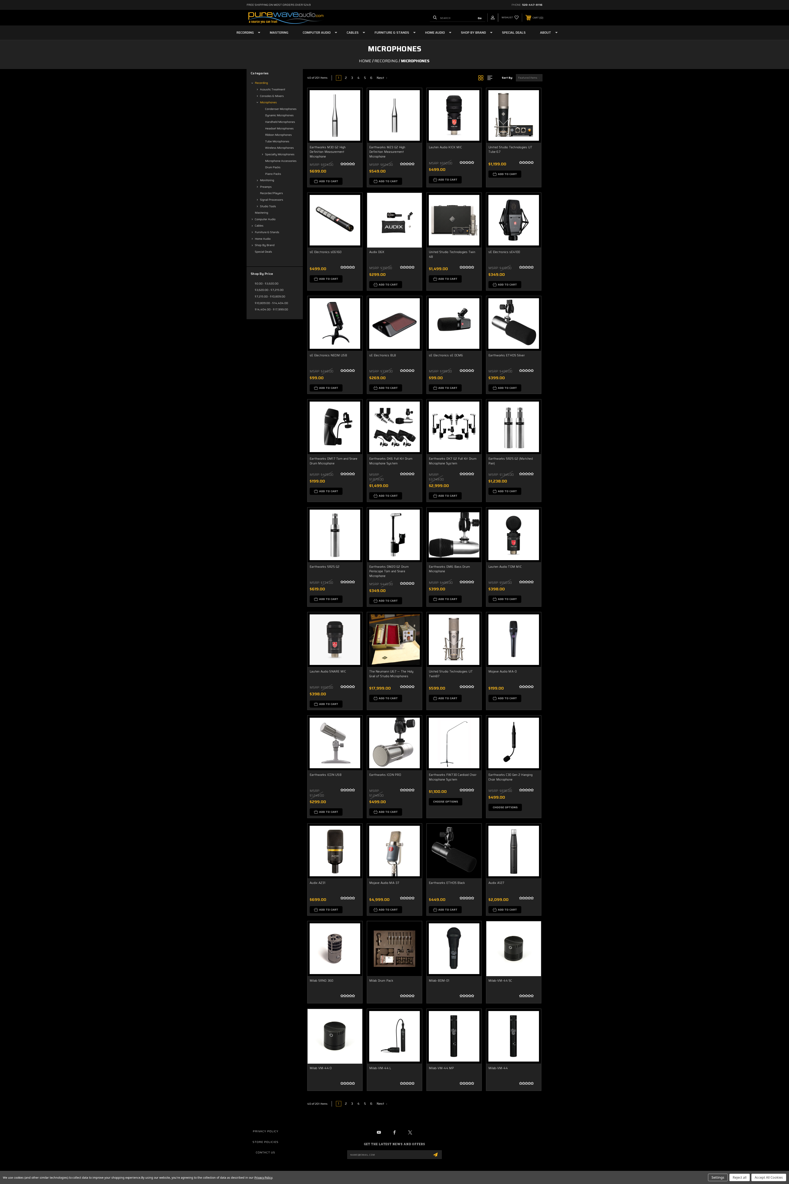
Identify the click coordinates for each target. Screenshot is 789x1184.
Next (381, 77)
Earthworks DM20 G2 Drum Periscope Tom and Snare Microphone (389, 571)
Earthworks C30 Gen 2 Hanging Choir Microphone (510, 777)
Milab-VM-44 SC (500, 980)
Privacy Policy (265, 1131)
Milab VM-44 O (321, 1068)
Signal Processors (271, 199)
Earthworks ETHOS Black (447, 883)
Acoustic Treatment (272, 89)
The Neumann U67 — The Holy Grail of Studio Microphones (391, 673)
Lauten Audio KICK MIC (445, 147)
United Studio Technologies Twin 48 (452, 254)
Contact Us (265, 1152)
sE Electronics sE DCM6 (446, 355)
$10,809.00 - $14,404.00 (271, 303)
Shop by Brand (473, 32)
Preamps (266, 186)
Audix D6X (376, 252)
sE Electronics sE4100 (504, 252)
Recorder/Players (271, 193)
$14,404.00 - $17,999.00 (271, 309)
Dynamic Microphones (279, 115)
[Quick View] (354, 96)
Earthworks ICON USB (325, 775)
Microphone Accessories (280, 161)
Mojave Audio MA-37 (384, 883)
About (545, 32)
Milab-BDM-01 (439, 980)
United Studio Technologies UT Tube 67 (510, 149)
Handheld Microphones (280, 122)
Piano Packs (273, 174)
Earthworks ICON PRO (385, 775)
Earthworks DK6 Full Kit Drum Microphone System (390, 461)
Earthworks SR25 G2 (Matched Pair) (510, 461)
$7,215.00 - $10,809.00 (270, 296)
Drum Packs (272, 167)
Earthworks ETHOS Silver (506, 355)
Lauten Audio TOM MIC (505, 566)
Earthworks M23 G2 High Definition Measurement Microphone (387, 152)
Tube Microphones (277, 141)
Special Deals (514, 32)
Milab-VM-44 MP (441, 1068)
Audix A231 (318, 883)
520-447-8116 (532, 4)
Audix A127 (496, 883)
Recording (245, 32)
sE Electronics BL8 (382, 355)
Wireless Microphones (279, 147)
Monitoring (267, 180)
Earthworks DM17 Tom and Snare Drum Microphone (333, 461)
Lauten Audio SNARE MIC (328, 671)
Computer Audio (317, 32)
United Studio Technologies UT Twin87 (451, 673)
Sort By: (507, 78)
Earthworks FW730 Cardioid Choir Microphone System (452, 777)
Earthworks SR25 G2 (325, 566)
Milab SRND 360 (321, 980)
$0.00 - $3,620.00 (266, 283)
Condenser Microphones (280, 109)
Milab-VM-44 (498, 1068)
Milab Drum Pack (381, 980)
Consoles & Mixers (272, 96)
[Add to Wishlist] (354, 107)
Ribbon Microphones (278, 134)
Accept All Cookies (769, 1177)
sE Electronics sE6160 (325, 252)
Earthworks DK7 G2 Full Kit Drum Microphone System (452, 461)
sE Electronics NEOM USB (328, 355)
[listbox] (529, 77)
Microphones (268, 102)
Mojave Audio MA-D (502, 671)
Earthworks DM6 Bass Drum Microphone (449, 569)
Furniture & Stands (392, 32)
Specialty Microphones (279, 154)
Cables (353, 32)
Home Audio (435, 32)
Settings (718, 1177)
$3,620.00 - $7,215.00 (269, 290)
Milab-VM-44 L (380, 1068)
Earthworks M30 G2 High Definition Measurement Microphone (328, 152)
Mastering (279, 32)
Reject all (739, 1177)
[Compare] (354, 117)
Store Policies (265, 1142)
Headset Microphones (279, 128)
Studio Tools (268, 206)
